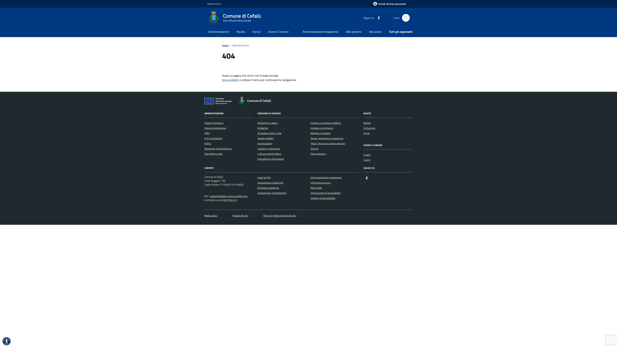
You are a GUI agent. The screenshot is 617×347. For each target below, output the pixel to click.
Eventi (366, 160)
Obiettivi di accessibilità (322, 198)
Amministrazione (218, 32)
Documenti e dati (213, 154)
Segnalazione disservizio (270, 183)
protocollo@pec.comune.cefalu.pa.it (229, 196)
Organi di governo (213, 123)
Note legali (316, 188)
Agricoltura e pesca (267, 123)
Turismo (314, 149)
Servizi (256, 32)
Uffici (207, 133)
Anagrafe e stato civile (269, 133)
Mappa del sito (240, 216)
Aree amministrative (215, 128)
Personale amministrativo (218, 149)
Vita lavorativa (318, 154)
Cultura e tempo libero (269, 154)
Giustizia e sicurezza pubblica (325, 123)
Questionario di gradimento (271, 193)
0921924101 (230, 200)
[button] (6, 341)
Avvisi (366, 133)
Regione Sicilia (214, 3)
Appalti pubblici (265, 138)
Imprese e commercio (321, 128)
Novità (241, 32)
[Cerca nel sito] (406, 18)
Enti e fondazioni (213, 138)
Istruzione (375, 32)
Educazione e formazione (270, 159)
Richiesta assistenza (268, 188)
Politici (207, 143)
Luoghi (367, 155)
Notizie (367, 123)
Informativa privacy (320, 183)
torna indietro (230, 80)
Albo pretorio (354, 32)
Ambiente (262, 128)
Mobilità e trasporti (320, 133)
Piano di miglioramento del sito (279, 216)
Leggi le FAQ (264, 177)
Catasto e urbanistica (268, 149)
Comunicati (369, 128)
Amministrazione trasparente (320, 32)
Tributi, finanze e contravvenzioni (327, 143)
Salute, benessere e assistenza (326, 138)
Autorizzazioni (264, 143)
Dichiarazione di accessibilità (325, 193)
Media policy (211, 216)
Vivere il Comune (278, 32)
